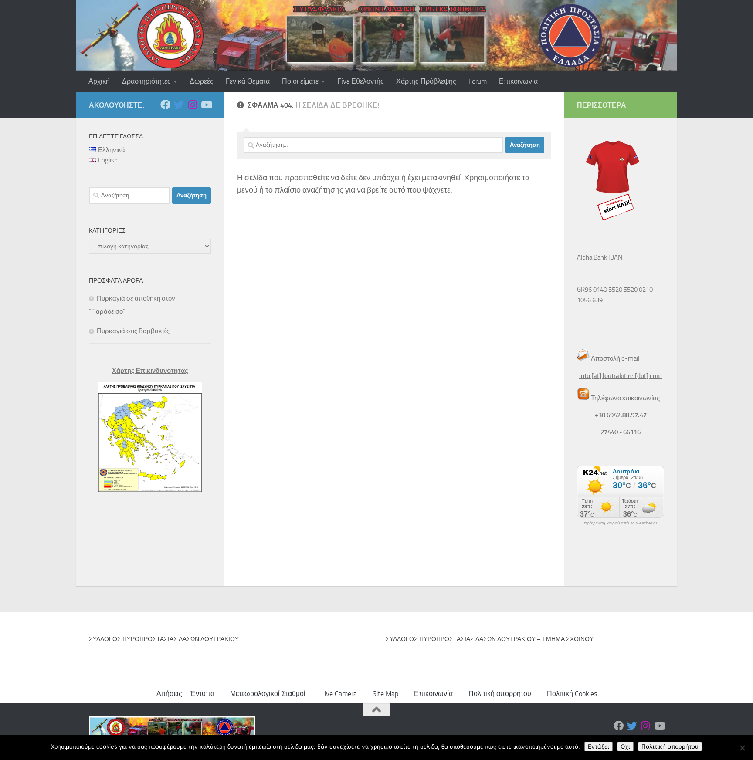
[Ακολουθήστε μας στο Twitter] (179, 105)
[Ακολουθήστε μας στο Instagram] (192, 105)
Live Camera (339, 693)
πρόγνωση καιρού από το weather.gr (620, 523)
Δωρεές (202, 81)
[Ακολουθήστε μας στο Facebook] (165, 105)
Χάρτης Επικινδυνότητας (150, 371)
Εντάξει (598, 746)
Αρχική (99, 81)
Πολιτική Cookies (572, 693)
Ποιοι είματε (300, 81)
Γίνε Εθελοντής (360, 81)
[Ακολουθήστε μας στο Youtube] (206, 105)
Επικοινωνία (518, 81)
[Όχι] (742, 747)
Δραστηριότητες (146, 81)
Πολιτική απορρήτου (499, 693)
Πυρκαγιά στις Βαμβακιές (133, 331)
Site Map (385, 693)
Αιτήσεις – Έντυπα (185, 693)
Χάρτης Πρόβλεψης (426, 81)
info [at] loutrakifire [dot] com (620, 376)
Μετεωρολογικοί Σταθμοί (267, 693)
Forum (477, 81)
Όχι (625, 746)
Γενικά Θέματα (248, 81)
